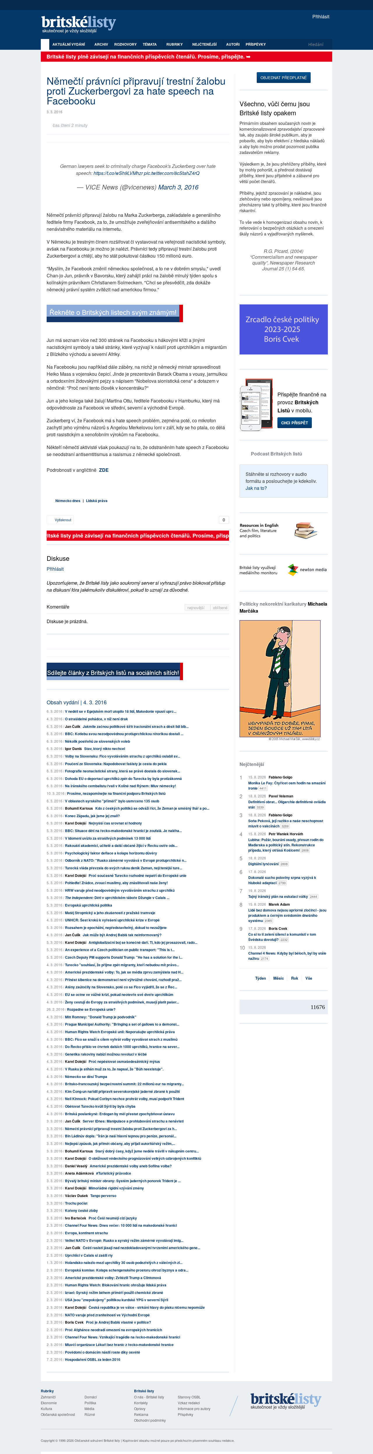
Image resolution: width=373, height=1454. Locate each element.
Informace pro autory (194, 1408)
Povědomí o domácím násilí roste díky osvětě (102, 1352)
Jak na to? (256, 488)
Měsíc (278, 978)
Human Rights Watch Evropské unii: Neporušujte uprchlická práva (120, 1031)
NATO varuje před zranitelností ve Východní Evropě (107, 1315)
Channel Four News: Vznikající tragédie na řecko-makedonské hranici (122, 1337)
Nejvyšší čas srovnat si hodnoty (115, 823)
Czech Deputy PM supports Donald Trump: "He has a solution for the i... (123, 957)
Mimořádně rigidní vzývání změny (116, 1188)
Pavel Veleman (281, 796)
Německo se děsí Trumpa (86, 1076)
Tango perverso (103, 1195)
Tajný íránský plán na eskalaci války (282, 896)
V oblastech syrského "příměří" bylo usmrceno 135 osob (112, 801)
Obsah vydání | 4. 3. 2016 (77, 702)
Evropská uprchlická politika (88, 905)
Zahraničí (48, 1396)
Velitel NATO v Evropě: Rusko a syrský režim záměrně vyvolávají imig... (124, 1240)
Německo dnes (67, 500)
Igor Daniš (73, 748)
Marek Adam (279, 904)
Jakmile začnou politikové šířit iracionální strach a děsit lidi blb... (136, 726)
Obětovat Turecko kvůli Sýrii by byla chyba (100, 1106)
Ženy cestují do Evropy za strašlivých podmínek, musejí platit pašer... (122, 1002)
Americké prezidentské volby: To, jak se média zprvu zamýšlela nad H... (124, 972)
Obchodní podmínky (150, 1420)
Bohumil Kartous (79, 808)
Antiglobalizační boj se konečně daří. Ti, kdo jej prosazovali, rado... (143, 942)
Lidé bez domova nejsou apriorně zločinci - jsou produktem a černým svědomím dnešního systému (287, 915)
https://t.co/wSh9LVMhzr (118, 173)
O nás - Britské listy (149, 1396)
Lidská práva (97, 500)
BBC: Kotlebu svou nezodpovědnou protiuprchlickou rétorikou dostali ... (124, 733)
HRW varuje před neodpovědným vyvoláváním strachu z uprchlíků (120, 890)
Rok (294, 978)
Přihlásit (320, 16)
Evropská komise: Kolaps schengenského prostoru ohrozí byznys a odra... (126, 1270)
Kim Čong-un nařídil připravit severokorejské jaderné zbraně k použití (122, 1091)
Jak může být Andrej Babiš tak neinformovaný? (122, 934)
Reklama (141, 1414)
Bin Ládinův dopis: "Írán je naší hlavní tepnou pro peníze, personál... (120, 1136)
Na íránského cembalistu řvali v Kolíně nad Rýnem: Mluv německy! (120, 785)
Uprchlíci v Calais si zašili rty (89, 1255)
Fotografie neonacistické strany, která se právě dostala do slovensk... (122, 771)
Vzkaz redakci (189, 1402)
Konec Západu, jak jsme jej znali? (92, 815)
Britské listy (81, 25)
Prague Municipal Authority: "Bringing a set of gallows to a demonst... (122, 1024)
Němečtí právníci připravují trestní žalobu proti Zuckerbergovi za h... (121, 1128)
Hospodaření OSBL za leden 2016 (92, 1359)
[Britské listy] (115, 314)
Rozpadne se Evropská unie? (91, 1009)
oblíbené (220, 607)
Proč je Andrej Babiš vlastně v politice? (118, 1322)
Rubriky (175, 44)
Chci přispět (294, 422)
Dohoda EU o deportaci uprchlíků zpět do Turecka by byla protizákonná (123, 778)
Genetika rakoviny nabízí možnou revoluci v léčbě (106, 1054)
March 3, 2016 (178, 186)
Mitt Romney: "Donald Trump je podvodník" (100, 1016)
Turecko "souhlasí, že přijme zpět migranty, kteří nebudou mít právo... (122, 964)
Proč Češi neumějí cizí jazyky (113, 1218)
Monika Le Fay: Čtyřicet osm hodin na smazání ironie (287, 785)
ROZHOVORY (125, 44)
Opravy (139, 1408)
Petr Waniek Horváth (286, 833)
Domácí (91, 1396)
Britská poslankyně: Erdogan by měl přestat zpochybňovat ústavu (120, 1113)
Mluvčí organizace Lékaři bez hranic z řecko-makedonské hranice (119, 1344)
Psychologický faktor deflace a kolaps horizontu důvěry (111, 853)
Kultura (46, 1408)
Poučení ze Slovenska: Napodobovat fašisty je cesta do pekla (116, 763)
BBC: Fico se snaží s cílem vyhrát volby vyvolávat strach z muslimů (121, 1039)
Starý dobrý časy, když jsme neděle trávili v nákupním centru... (147, 1151)
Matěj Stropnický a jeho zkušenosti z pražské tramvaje (110, 912)
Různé (90, 1414)
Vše (308, 978)
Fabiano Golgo (280, 777)
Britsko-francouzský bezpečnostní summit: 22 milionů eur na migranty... (124, 1083)
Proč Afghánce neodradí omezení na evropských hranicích (113, 1329)
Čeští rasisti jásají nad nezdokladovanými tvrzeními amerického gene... (141, 1247)
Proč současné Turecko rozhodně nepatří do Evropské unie (137, 875)
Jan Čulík (72, 726)
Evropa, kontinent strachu (86, 1232)
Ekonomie (49, 1402)
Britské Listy (286, 1401)
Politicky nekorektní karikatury (283, 607)
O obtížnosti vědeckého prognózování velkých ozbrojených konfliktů (145, 1158)
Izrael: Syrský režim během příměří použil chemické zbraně (114, 1292)
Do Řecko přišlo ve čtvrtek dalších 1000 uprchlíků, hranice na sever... (122, 1046)
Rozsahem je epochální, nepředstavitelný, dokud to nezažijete (116, 927)
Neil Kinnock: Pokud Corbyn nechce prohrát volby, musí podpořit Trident (124, 1098)
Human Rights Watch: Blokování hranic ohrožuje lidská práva (115, 1285)
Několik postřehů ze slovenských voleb (97, 741)
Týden (260, 978)
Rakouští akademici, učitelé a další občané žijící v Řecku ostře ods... (121, 845)
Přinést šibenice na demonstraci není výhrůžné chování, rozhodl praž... (123, 979)
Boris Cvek (74, 1322)
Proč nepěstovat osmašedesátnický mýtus (124, 1061)
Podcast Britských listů (276, 453)
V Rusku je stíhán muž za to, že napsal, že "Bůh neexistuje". (114, 1069)
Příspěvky (256, 44)
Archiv (101, 44)
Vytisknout (62, 519)
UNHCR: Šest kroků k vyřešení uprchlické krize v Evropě (112, 920)
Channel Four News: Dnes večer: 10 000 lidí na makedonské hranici (121, 1225)
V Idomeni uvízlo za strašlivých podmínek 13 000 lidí (108, 838)
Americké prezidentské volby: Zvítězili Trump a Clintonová (113, 1277)
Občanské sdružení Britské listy (97, 1440)
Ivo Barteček (75, 1218)
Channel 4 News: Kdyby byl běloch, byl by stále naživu (287, 956)
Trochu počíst (76, 1203)
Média (89, 1408)
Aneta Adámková (79, 1173)
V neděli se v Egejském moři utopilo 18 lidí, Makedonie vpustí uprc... (120, 711)
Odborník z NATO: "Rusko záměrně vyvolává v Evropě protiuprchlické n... (125, 860)
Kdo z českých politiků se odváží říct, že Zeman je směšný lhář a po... (152, 808)
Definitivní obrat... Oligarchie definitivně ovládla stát (287, 804)
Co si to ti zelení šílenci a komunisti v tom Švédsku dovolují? (282, 937)
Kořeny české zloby (81, 1210)
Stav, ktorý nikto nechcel (104, 748)
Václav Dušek (76, 1195)
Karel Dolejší (75, 823)
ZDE (104, 470)
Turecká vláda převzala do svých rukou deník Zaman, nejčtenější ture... (123, 867)
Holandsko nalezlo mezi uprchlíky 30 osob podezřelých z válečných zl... (123, 1262)
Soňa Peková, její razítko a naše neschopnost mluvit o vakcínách (285, 823)
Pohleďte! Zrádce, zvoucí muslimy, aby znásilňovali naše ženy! (116, 882)
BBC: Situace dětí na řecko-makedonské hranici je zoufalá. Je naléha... (123, 830)
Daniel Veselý (76, 1165)
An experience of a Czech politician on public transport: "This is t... (120, 949)
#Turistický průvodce (113, 1173)
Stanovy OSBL (189, 1396)
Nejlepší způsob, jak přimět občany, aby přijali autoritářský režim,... (120, 1143)
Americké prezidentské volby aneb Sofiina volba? (131, 1165)
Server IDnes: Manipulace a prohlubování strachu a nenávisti (133, 1121)
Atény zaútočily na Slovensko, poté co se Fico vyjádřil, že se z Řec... (121, 987)
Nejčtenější (252, 764)
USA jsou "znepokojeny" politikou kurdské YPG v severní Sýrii (116, 1299)
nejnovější (196, 607)
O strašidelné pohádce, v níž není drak (96, 718)
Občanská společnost (58, 1414)
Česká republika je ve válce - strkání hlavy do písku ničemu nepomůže (147, 1307)
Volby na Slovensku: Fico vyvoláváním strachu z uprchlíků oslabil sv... (122, 756)
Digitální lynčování (268, 863)
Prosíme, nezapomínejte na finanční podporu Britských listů (116, 793)
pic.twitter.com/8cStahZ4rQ (171, 173)
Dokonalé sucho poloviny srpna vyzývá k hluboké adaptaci (282, 880)
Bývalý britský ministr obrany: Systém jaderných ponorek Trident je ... (123, 1180)
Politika (90, 1402)
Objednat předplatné (284, 77)
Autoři (233, 44)
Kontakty (141, 1402)
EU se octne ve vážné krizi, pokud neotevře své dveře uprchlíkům (119, 994)
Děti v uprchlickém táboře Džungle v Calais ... (117, 897)
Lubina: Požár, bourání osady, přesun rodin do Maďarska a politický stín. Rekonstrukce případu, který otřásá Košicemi (285, 845)
